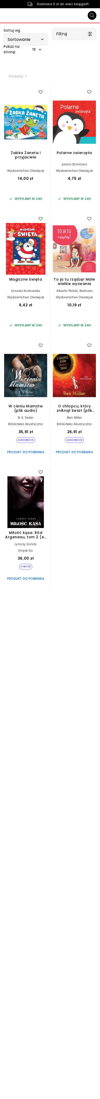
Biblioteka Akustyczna (25, 424)
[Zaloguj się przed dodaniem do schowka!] (40, 92)
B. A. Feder (25, 417)
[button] (26, 39)
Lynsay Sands (26, 544)
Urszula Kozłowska (25, 291)
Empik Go (25, 550)
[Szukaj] (92, 15)
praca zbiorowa (74, 164)
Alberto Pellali (67, 291)
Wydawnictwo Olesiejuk (25, 170)
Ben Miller (74, 417)
